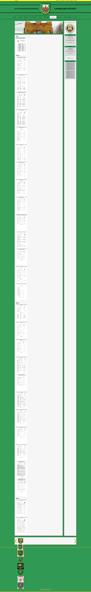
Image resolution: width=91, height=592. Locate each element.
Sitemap (67, 0)
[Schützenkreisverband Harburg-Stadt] (45, 14)
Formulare (59, 17)
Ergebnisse (53, 17)
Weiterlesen (70, 53)
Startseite (14, 17)
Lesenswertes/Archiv (67, 17)
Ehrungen (26, 17)
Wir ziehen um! (70, 36)
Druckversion (71, 58)
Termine (75, 17)
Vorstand (20, 17)
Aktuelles (71, 0)
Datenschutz (63, 0)
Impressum (58, 0)
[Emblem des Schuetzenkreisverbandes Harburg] (70, 33)
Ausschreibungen (33, 17)
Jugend (40, 17)
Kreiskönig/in (46, 17)
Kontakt (75, 0)
